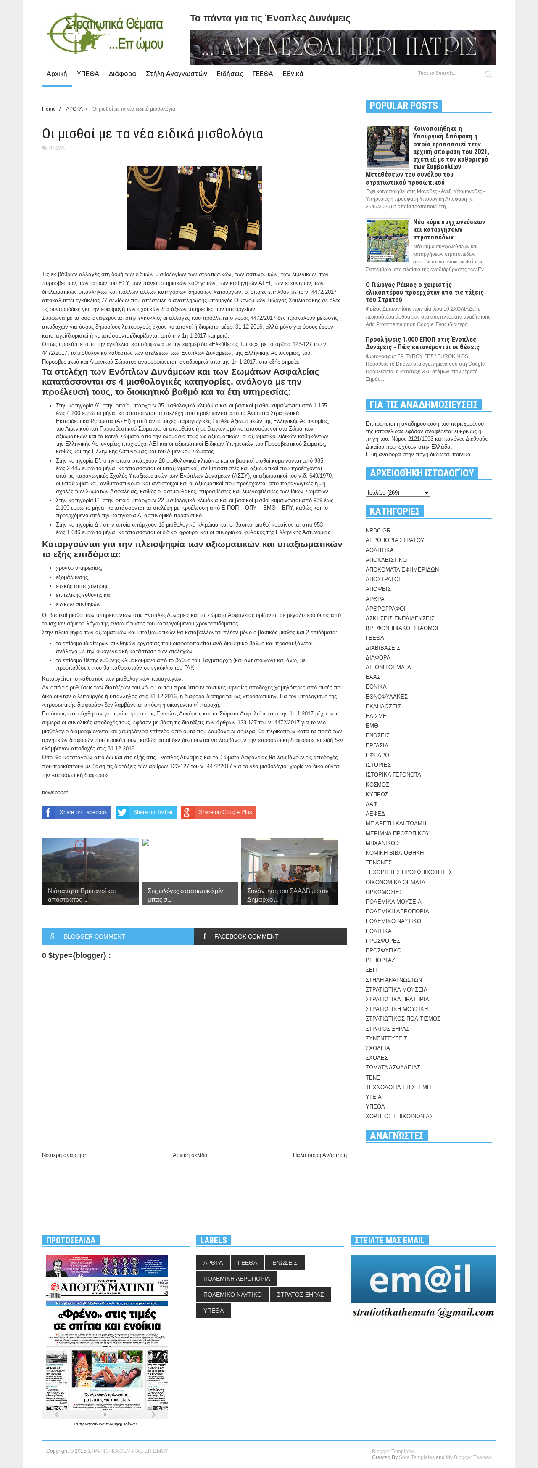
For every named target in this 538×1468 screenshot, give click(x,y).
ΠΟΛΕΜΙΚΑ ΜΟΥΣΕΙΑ (394, 902)
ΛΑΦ (371, 804)
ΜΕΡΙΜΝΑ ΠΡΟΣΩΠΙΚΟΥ (398, 833)
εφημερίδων (125, 1424)
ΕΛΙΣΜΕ (376, 716)
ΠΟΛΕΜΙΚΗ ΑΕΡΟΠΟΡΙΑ (397, 911)
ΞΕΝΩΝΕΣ (379, 862)
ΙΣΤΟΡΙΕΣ (378, 765)
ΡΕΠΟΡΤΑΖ (380, 960)
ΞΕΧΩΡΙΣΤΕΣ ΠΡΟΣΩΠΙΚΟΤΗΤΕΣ (409, 872)
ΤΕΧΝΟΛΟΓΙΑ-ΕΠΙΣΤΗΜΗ (398, 1087)
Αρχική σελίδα (190, 1155)
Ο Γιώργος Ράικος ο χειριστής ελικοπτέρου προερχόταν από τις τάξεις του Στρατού (425, 292)
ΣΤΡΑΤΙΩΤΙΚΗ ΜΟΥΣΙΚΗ (397, 1009)
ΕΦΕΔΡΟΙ (378, 755)
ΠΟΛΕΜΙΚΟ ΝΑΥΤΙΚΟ (393, 921)
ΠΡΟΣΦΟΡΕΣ (383, 941)
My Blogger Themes (469, 1457)
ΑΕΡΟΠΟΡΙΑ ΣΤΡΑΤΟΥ (395, 540)
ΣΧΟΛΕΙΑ (378, 1048)
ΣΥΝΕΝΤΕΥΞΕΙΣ (386, 1038)
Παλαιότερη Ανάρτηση (320, 1155)
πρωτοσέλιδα (92, 1424)
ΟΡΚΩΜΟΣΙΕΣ (384, 892)
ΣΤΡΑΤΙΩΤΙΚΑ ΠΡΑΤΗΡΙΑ (397, 999)
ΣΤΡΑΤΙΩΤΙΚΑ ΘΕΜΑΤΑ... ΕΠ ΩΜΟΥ (128, 1451)
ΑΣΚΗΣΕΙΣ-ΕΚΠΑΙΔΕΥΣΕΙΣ (400, 618)
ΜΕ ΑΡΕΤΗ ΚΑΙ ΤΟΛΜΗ (396, 823)
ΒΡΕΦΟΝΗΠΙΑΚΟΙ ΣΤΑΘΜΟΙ (402, 628)
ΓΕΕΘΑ (263, 73)
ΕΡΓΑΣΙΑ (377, 745)
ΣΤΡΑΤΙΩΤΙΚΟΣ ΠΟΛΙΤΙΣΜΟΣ (403, 1019)
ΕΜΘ (372, 726)
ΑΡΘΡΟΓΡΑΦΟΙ (386, 609)
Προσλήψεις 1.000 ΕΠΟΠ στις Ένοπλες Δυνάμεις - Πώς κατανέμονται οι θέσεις (423, 343)
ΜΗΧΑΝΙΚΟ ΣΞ (385, 843)
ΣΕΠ (371, 970)
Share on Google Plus (225, 812)
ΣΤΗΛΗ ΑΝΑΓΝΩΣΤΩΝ (394, 980)
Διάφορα (122, 73)
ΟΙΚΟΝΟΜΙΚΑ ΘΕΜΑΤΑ (395, 882)
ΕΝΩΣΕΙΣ (378, 735)
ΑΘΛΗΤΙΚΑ (380, 550)
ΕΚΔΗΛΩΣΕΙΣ (383, 706)
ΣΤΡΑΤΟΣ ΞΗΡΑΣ (387, 1029)
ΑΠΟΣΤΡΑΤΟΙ (383, 579)
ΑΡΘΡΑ (57, 148)
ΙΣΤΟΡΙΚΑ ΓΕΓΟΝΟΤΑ (393, 774)
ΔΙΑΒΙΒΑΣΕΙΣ (383, 648)
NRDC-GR (378, 530)
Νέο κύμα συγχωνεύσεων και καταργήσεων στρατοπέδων (449, 229)
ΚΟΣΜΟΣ (377, 785)
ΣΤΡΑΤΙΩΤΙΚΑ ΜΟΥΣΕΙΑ (396, 990)
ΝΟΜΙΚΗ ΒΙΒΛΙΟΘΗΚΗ (395, 853)
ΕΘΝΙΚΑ (376, 686)
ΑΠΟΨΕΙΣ (378, 589)
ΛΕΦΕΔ (375, 814)
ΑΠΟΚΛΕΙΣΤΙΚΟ (386, 560)
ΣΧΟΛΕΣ (377, 1058)
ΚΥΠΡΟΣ (377, 794)
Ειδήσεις (230, 73)
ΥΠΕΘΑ (88, 73)
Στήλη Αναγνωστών (176, 73)
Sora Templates (417, 1457)
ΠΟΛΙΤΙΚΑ (379, 931)
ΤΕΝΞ (373, 1077)
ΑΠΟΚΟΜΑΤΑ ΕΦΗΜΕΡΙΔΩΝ (402, 569)
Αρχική (57, 73)
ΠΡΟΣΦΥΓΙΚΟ (383, 950)
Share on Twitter (153, 812)
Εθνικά (293, 73)
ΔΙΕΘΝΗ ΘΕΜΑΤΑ (388, 667)
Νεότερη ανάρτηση (64, 1155)
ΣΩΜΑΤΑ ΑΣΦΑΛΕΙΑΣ (393, 1067)
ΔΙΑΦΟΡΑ (378, 657)
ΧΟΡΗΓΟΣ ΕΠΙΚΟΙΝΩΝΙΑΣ (399, 1116)
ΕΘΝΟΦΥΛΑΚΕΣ (387, 697)
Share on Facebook (83, 812)
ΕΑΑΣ (373, 677)
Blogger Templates (393, 1452)
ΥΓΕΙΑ (374, 1097)
